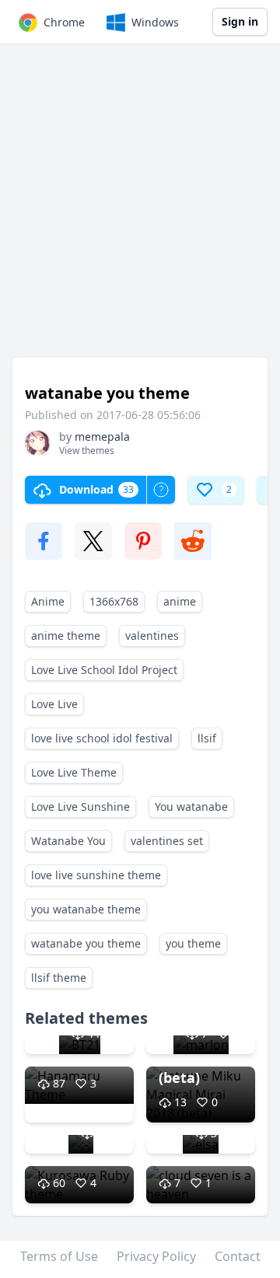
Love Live (54, 704)
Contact (238, 1256)
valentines (152, 635)
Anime (48, 601)
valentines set (167, 840)
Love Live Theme (74, 772)
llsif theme (58, 977)
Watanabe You (68, 840)
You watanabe (191, 806)
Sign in (240, 21)
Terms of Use (59, 1256)
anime (179, 601)
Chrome (64, 22)
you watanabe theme (86, 909)
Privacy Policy (156, 1256)
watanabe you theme (86, 943)
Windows (155, 22)
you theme (193, 943)
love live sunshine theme (96, 875)
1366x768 (113, 601)
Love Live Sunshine (80, 806)
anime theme (65, 635)
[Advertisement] (140, 208)
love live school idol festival (102, 738)
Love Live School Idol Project (104, 669)
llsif (207, 738)
